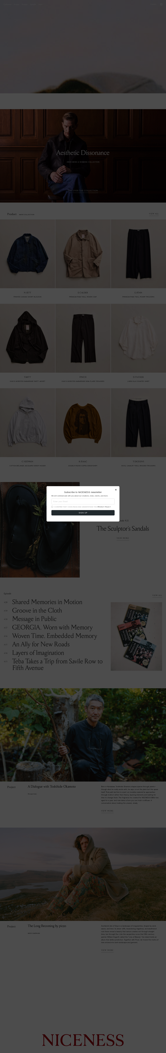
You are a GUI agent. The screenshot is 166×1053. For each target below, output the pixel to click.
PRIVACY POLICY (104, 507)
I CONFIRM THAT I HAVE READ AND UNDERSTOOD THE (82, 507)
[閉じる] (83, 526)
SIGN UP (83, 513)
